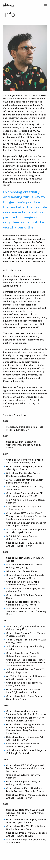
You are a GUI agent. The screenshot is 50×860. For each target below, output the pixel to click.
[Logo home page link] (8, 5)
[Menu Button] (45, 5)
